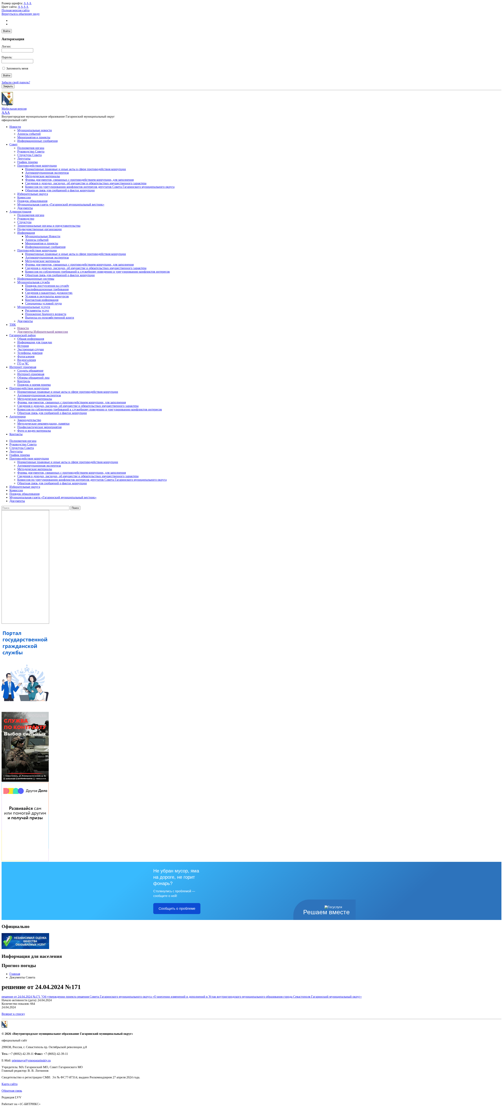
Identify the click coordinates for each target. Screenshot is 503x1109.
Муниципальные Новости (42, 236)
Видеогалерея (26, 360)
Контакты (16, 434)
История (23, 345)
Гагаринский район (22, 335)
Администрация (20, 211)
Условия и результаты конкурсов (47, 296)
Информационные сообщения (37, 141)
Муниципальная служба (33, 282)
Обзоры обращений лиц (33, 377)
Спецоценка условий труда (43, 303)
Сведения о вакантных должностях (49, 292)
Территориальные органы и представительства (48, 225)
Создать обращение (30, 370)
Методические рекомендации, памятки (43, 423)
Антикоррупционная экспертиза (47, 172)
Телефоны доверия (29, 353)
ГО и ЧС (23, 363)
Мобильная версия (14, 108)
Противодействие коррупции (37, 165)
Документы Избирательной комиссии (42, 331)
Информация (26, 232)
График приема (27, 162)
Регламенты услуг (37, 310)
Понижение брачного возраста (45, 314)
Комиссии (24, 197)
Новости (15, 126)
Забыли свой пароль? (16, 82)
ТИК (12, 324)
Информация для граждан (34, 342)
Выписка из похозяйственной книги (49, 317)
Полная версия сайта (15, 10)
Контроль (23, 381)
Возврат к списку (13, 1014)
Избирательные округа (32, 194)
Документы (25, 208)
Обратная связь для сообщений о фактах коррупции (60, 190)
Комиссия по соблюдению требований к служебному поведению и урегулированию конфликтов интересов (97, 271)
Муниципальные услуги (33, 307)
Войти (6, 31)
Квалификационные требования (47, 289)
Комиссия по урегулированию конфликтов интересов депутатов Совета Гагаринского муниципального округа (99, 186)
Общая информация (30, 338)
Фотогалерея (25, 356)
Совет (13, 144)
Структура (24, 222)
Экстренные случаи (30, 349)
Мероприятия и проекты (33, 137)
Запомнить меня (17, 68)
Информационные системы (35, 278)
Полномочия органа (30, 148)
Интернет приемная (22, 367)
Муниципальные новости (34, 130)
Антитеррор (17, 416)
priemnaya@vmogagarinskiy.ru (31, 1060)
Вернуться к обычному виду (21, 14)
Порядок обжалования (32, 201)
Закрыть (8, 86)
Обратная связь (12, 1090)
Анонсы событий (29, 133)
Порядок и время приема (34, 384)
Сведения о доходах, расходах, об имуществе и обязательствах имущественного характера (85, 183)
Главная (14, 974)
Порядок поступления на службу (47, 285)
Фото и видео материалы (34, 430)
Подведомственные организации (39, 229)
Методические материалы (42, 176)
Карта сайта (9, 1084)
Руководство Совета (30, 151)
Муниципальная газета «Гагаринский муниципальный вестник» (60, 204)
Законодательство (29, 420)
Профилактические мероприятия (39, 427)
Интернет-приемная (30, 374)
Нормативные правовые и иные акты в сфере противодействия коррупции (75, 169)
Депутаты (23, 158)
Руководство (25, 218)
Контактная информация (41, 300)
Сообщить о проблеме (177, 909)
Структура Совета (29, 155)
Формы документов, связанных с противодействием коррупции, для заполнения (79, 179)
